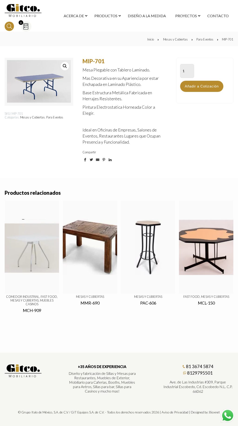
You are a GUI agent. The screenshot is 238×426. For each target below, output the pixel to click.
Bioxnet (214, 412)
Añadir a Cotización (202, 86)
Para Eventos (204, 39)
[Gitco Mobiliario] (23, 375)
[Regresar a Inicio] (23, 10)
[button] (65, 66)
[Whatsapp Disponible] (227, 415)
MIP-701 (227, 39)
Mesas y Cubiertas (175, 39)
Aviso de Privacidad (175, 412)
